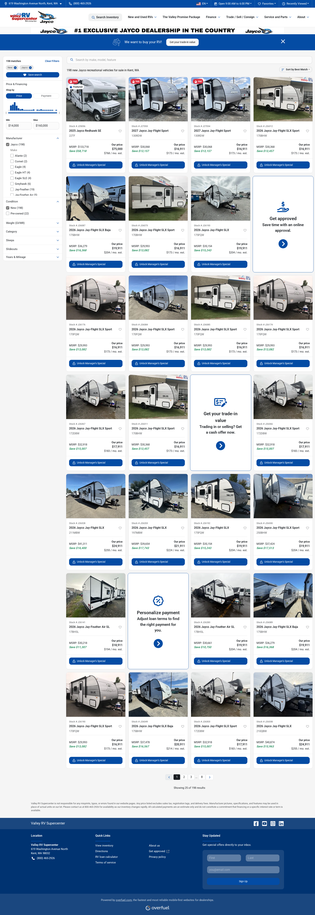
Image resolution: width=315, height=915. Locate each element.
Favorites (268, 3)
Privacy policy (157, 857)
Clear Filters (52, 61)
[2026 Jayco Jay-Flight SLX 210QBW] (283, 694)
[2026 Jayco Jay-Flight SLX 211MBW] (95, 496)
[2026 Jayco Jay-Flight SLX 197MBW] (158, 496)
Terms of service (105, 862)
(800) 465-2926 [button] (82, 3)
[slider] (6, 113)
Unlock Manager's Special (91, 164)
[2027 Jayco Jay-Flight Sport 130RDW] (158, 99)
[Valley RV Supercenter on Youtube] (263, 823)
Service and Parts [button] (275, 17)
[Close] (283, 41)
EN (204, 3)
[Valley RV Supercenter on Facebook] (254, 823)
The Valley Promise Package (181, 17)
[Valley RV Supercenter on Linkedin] (280, 823)
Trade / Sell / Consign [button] (240, 17)
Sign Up (243, 881)
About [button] (301, 17)
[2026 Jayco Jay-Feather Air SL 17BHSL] (95, 595)
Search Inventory (107, 17)
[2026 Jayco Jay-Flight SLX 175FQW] (220, 198)
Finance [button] (211, 17)
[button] (34, 3)
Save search (35, 74)
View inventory (104, 845)
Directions (101, 851)
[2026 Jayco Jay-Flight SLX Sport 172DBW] (95, 397)
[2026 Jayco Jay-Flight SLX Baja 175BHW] (95, 198)
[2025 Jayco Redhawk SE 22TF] (95, 99)
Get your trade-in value (182, 42)
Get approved (157, 851)
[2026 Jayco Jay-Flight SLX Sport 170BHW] (283, 99)
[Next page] (209, 777)
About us (154, 845)
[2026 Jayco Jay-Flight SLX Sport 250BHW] (283, 496)
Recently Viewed (297, 3)
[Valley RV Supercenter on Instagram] (271, 823)
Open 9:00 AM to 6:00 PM (234, 3)
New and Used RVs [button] (140, 17)
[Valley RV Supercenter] (33, 17)
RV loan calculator (106, 857)
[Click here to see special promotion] (157, 30)
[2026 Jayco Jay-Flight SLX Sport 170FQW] (95, 297)
